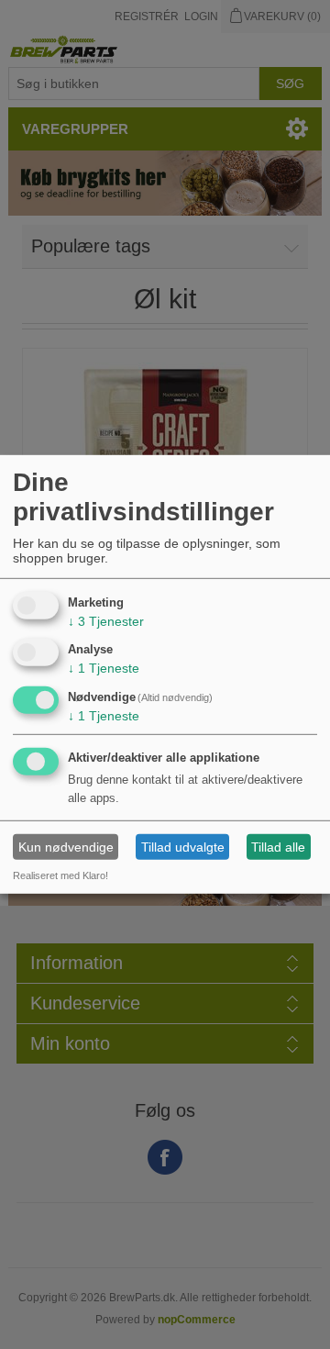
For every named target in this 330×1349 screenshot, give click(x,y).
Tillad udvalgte (183, 847)
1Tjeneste (103, 668)
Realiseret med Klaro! (60, 875)
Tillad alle (278, 847)
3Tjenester (106, 620)
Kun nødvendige (66, 847)
